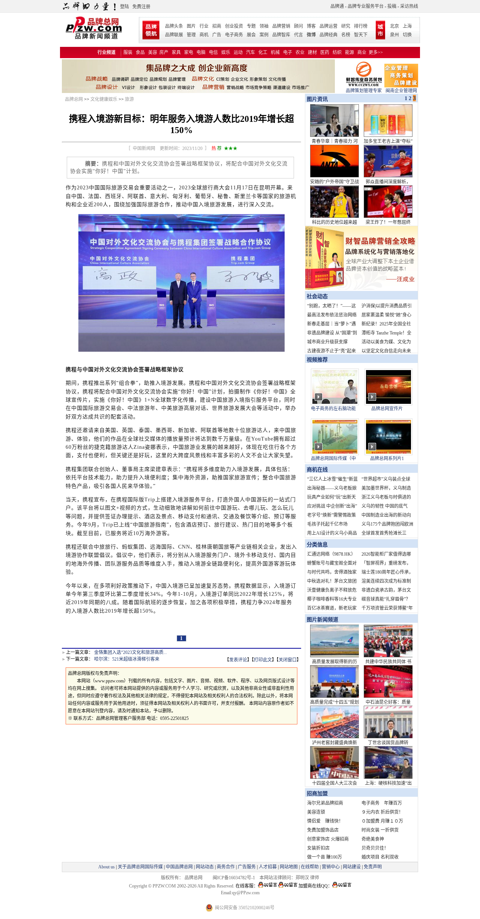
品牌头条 (174, 26)
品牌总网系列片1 (387, 458)
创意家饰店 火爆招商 (328, 839)
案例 (264, 34)
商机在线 (317, 469)
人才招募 (268, 867)
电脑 (201, 52)
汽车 (250, 52)
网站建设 (352, 867)
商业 (361, 52)
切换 (407, 34)
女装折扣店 (318, 848)
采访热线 (409, 6)
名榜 (345, 34)
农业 (300, 52)
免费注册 (141, 6)
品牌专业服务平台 (366, 6)
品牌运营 (329, 26)
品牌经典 (329, 34)
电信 (213, 52)
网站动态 (205, 867)
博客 (311, 26)
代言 (298, 34)
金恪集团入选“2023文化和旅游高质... (130, 652)
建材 (312, 52)
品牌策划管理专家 (364, 90)
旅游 (129, 99)
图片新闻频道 (322, 619)
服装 (127, 52)
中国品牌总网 (179, 867)
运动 (238, 52)
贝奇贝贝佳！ (375, 848)
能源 (349, 52)
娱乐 (225, 52)
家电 (188, 52)
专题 (251, 26)
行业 (204, 26)
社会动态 (317, 296)
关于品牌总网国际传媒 (140, 867)
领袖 (264, 26)
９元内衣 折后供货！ (382, 812)
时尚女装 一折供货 (380, 830)
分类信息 (317, 544)
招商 (216, 26)
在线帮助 (310, 867)
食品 (140, 52)
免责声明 (372, 867)
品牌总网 (74, 99)
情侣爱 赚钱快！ (325, 821)
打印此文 (263, 660)
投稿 (391, 6)
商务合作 (226, 867)
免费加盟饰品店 (323, 830)
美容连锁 (316, 812)
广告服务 (247, 867)
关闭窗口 (288, 660)
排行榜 (361, 26)
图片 (191, 26)
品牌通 (337, 6)
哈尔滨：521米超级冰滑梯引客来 (126, 659)
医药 (324, 52)
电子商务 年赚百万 (382, 803)
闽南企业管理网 (401, 90)
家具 (176, 52)
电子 (287, 52)
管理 (191, 34)
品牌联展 (174, 34)
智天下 (361, 34)
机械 (275, 52)
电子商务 (234, 34)
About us (106, 867)
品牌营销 (281, 26)
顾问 (298, 26)
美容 (152, 52)
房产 (163, 52)
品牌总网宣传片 (387, 408)
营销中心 (331, 867)
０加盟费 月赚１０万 (382, 821)
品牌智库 (281, 34)
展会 (251, 34)
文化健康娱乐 (103, 99)
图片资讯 (316, 99)
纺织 (337, 52)
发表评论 (238, 660)
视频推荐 (317, 360)
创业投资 (234, 26)
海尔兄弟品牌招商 (325, 803)
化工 (262, 52)
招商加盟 (317, 793)
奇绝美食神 (373, 839)
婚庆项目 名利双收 (380, 857)
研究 (345, 26)
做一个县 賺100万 (324, 857)
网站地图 (289, 867)
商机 (204, 34)
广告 (216, 34)
